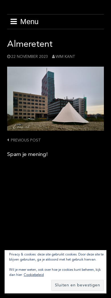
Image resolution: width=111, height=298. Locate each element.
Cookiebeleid (34, 275)
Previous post (26, 140)
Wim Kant (65, 57)
